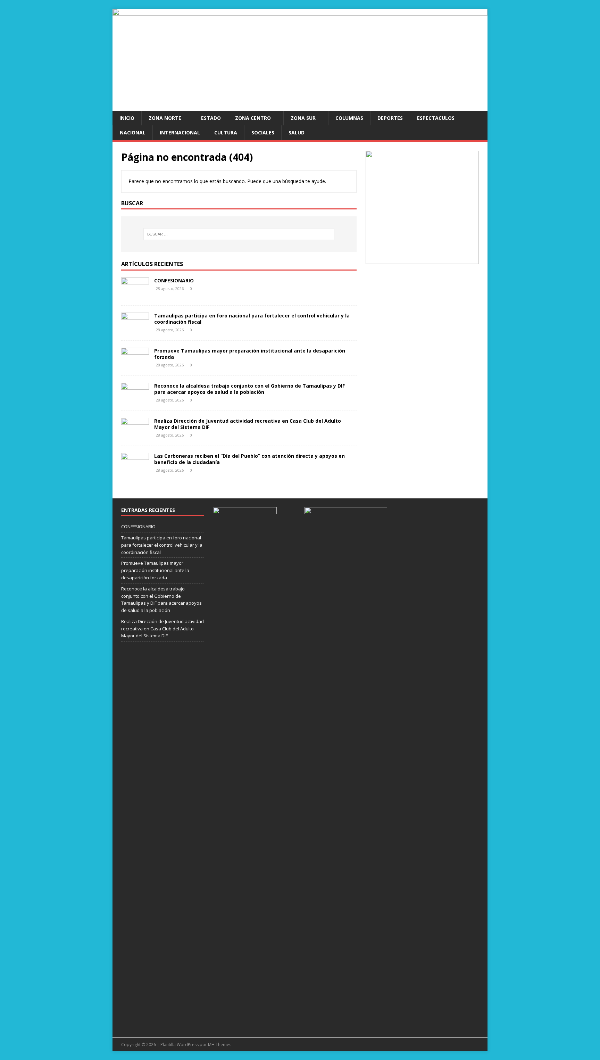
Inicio (126, 118)
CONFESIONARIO (174, 280)
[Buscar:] (239, 234)
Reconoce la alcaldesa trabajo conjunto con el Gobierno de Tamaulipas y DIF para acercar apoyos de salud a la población (249, 388)
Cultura (225, 132)
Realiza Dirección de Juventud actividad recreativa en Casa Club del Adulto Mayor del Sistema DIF (247, 423)
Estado (211, 118)
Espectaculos (436, 118)
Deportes (390, 118)
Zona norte (165, 118)
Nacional (132, 132)
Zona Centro (253, 118)
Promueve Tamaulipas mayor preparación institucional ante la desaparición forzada (249, 353)
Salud (297, 132)
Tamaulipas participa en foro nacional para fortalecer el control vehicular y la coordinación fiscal (252, 318)
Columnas (349, 118)
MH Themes (219, 1044)
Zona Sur (303, 118)
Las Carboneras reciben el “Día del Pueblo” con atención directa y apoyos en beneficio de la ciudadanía (249, 459)
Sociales (262, 132)
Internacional (180, 132)
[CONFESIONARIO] (135, 294)
